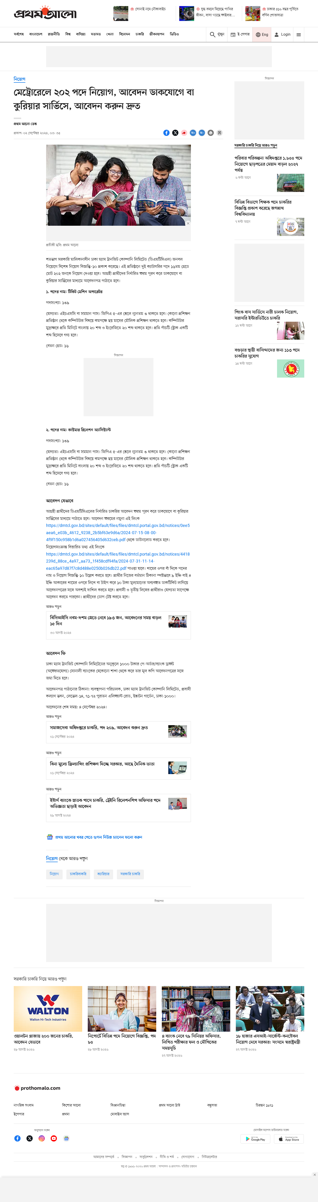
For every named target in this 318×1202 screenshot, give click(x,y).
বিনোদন (124, 34)
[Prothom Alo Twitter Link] (32, 1139)
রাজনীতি (54, 34)
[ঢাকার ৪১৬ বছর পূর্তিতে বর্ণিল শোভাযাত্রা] (252, 13)
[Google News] (66, 1139)
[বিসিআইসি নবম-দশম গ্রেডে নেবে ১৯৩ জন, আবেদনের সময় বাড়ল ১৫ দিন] (177, 621)
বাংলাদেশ (35, 34)
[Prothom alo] (45, 13)
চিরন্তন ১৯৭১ (264, 1105)
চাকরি (140, 34)
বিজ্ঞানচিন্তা (118, 1105)
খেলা (110, 34)
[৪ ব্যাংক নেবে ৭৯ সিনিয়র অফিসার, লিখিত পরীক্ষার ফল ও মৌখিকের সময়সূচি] (196, 1009)
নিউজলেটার (209, 1157)
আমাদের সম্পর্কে (103, 1157)
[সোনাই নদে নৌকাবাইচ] (120, 13)
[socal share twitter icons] (176, 135)
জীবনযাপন (156, 34)
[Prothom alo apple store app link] (289, 1140)
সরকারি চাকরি (130, 874)
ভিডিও (174, 34)
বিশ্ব (68, 34)
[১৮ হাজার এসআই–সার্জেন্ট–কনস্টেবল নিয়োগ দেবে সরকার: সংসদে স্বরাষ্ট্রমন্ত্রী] (270, 1009)
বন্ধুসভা (212, 1105)
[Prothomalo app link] (255, 1140)
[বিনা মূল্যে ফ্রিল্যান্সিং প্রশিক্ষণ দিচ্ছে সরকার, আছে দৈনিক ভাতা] (177, 767)
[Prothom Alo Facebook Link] (20, 1139)
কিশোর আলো (71, 1105)
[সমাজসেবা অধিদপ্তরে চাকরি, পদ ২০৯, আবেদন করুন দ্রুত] (177, 731)
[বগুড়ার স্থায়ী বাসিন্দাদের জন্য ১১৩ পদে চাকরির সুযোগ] (290, 368)
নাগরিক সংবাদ (24, 1105)
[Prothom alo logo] (37, 1090)
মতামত (96, 34)
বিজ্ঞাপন (127, 1157)
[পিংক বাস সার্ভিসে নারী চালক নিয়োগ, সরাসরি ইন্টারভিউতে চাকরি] (290, 331)
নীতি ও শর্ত (167, 1157)
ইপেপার (19, 1114)
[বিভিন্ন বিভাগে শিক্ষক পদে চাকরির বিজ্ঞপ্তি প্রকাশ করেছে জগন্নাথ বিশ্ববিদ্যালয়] (290, 227)
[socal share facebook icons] (167, 135)
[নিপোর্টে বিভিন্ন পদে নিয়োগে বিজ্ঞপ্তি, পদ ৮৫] (122, 1009)
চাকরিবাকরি (78, 874)
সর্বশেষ (19, 34)
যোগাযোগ (187, 1157)
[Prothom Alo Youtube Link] (56, 1139)
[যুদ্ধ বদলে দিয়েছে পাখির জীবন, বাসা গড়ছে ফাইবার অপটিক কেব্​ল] (186, 13)
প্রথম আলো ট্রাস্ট (169, 1105)
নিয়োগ (19, 79)
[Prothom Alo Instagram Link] (44, 1139)
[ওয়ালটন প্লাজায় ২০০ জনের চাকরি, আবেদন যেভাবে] (48, 1009)
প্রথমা (66, 1114)
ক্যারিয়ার (103, 874)
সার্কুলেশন (146, 1157)
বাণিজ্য (80, 34)
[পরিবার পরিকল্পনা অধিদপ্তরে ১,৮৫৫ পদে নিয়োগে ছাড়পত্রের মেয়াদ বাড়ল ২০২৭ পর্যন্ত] (290, 183)
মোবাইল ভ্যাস (120, 1114)
